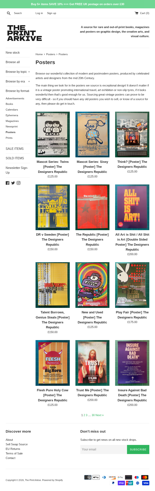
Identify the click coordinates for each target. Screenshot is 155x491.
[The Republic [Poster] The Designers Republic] (92, 207)
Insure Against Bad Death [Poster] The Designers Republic (132, 395)
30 (93, 415)
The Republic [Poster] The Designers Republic (92, 239)
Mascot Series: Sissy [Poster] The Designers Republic (92, 166)
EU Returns (13, 448)
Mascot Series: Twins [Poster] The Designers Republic (53, 166)
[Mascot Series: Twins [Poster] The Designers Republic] (53, 134)
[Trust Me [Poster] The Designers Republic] (92, 363)
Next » (99, 415)
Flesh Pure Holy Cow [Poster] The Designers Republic (52, 395)
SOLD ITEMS (15, 158)
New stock (13, 52)
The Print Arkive (33, 480)
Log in (39, 13)
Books (9, 104)
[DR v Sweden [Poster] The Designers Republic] (53, 207)
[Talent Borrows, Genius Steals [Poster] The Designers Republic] (53, 285)
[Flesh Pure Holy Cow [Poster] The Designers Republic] (53, 363)
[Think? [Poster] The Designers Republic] (132, 134)
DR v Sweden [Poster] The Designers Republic (52, 239)
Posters (11, 132)
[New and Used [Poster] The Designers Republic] (92, 285)
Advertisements (15, 98)
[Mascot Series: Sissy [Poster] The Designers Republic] (92, 134)
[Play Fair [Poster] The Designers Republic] (132, 285)
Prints (9, 137)
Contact (10, 458)
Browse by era (18, 81)
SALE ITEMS (15, 148)
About (9, 439)
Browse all (13, 62)
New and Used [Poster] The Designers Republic (92, 317)
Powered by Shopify (52, 480)
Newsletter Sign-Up (17, 170)
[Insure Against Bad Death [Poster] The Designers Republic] (132, 363)
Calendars (12, 109)
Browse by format (17, 91)
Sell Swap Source (17, 444)
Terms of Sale (14, 453)
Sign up (51, 13)
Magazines (12, 121)
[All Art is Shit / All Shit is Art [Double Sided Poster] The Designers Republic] (132, 207)
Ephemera (12, 115)
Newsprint (12, 126)
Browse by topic (18, 71)
